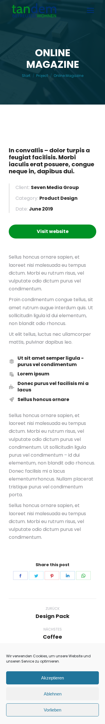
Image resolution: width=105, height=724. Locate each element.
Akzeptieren (52, 677)
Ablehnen (53, 693)
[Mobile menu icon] (90, 10)
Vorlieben (52, 709)
